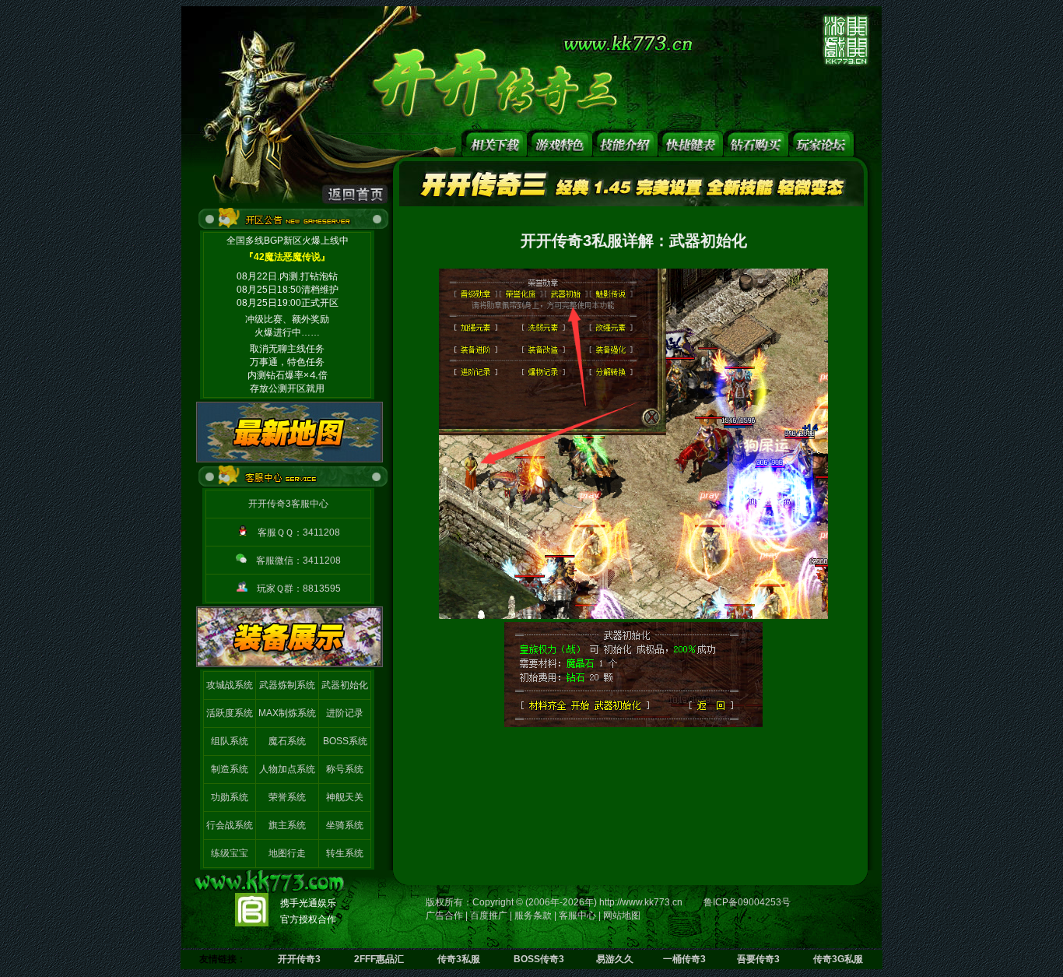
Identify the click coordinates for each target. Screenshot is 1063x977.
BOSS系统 (345, 741)
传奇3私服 (458, 959)
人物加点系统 (287, 769)
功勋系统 (229, 797)
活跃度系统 (229, 713)
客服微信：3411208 (298, 560)
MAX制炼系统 (287, 713)
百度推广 (488, 915)
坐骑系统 (344, 825)
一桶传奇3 (684, 959)
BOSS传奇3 (539, 959)
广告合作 (444, 915)
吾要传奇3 (758, 959)
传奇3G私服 (838, 959)
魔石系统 (287, 741)
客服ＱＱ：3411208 (299, 532)
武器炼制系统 (287, 685)
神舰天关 (344, 797)
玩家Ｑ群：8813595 (299, 588)
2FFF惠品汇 (379, 959)
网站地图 (621, 915)
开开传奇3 (299, 959)
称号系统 (344, 769)
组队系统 (229, 741)
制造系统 (229, 769)
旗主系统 (287, 825)
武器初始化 (344, 685)
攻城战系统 (229, 685)
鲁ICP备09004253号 (747, 902)
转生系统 (344, 853)
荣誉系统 (287, 797)
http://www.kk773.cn (640, 902)
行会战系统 (229, 825)
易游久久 (614, 959)
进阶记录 (344, 713)
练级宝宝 (229, 853)
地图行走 (287, 853)
